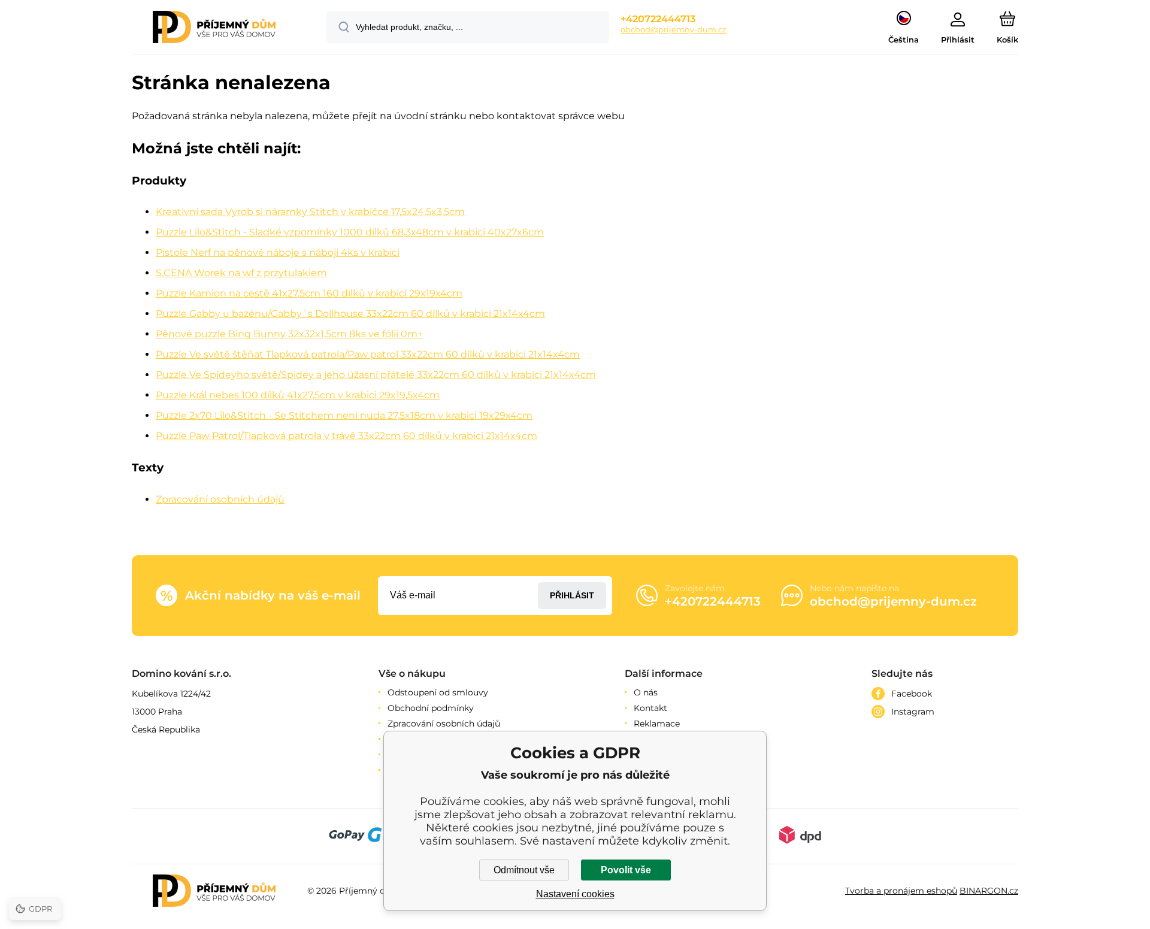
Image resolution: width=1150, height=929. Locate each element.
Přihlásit (572, 595)
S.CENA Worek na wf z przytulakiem (241, 273)
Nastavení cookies (575, 894)
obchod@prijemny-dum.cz (674, 29)
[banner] (214, 29)
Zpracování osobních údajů (220, 499)
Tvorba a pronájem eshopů (901, 890)
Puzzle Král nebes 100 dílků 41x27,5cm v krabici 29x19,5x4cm (298, 395)
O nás (646, 692)
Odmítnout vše (524, 870)
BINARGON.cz (989, 890)
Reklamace (657, 723)
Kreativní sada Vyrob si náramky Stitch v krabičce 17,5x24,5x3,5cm (310, 211)
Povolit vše (626, 870)
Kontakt (650, 708)
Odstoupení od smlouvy (438, 692)
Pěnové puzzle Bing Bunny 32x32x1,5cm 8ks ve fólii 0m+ (289, 334)
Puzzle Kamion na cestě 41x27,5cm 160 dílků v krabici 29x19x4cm (309, 293)
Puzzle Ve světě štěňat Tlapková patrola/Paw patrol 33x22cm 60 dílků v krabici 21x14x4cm (368, 354)
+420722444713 (658, 19)
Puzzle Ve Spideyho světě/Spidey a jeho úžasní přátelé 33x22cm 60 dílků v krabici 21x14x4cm (376, 374)
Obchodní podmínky (431, 708)
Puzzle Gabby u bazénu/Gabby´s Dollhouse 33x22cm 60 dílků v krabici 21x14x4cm (350, 313)
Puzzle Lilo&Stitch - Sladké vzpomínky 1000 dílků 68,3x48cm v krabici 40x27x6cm (350, 232)
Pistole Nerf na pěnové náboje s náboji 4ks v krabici (278, 252)
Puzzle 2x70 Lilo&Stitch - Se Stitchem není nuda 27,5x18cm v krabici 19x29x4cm (344, 415)
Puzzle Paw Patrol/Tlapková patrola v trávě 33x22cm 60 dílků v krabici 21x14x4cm (346, 435)
